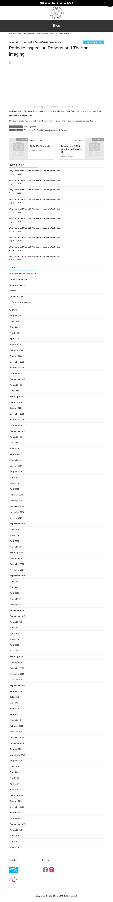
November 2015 (17, 674)
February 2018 (16, 552)
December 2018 (17, 506)
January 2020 (16, 466)
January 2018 (16, 558)
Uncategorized (94, 42)
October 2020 (16, 425)
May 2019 (14, 483)
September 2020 (17, 431)
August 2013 (16, 830)
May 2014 (14, 778)
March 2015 (15, 720)
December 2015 (17, 668)
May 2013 (14, 847)
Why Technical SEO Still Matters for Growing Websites (34, 171)
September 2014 (17, 755)
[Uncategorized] (18, 143)
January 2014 (16, 801)
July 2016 (14, 628)
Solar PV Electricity (40, 146)
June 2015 (15, 703)
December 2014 (17, 737)
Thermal (64, 130)
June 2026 (15, 327)
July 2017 (14, 581)
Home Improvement (19, 279)
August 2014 (16, 760)
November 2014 (17, 743)
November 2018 (17, 512)
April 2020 (14, 454)
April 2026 (14, 339)
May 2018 (14, 535)
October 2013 (16, 818)
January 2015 (16, 732)
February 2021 (16, 402)
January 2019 (16, 500)
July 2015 (14, 697)
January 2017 (16, 605)
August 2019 (16, 471)
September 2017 (17, 576)
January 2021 (16, 408)
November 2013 (17, 813)
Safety (13, 291)
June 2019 (15, 477)
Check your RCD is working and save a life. (71, 149)
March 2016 (15, 651)
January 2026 (16, 356)
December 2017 (17, 564)
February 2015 (16, 726)
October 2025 (16, 373)
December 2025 (17, 362)
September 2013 (17, 824)
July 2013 (14, 836)
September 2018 (17, 524)
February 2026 (16, 350)
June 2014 (15, 772)
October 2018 (16, 518)
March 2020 (15, 460)
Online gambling (17, 285)
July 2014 (14, 766)
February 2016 (16, 656)
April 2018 (14, 541)
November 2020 (17, 420)
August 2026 (16, 316)
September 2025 (17, 379)
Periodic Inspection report (47, 130)
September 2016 (17, 616)
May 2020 (14, 448)
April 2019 (14, 489)
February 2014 (16, 795)
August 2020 (16, 437)
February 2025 (16, 396)
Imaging (30, 130)
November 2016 (17, 610)
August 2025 (16, 385)
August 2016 (16, 622)
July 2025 (14, 391)
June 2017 (15, 587)
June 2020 (15, 443)
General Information (21, 302)
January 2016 (16, 662)
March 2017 (15, 599)
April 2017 (14, 593)
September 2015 (17, 685)
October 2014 (16, 749)
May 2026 (14, 333)
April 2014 (14, 784)
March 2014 (15, 789)
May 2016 (14, 639)
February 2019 (16, 495)
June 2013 (15, 841)
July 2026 (14, 321)
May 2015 (14, 708)
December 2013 (17, 807)
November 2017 (17, 570)
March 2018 (15, 547)
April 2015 (14, 714)
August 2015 (16, 691)
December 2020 (17, 414)
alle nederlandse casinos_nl (23, 273)
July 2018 (14, 529)
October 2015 (16, 680)
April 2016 (14, 645)
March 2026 (15, 344)
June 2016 (15, 633)
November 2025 (17, 368)
